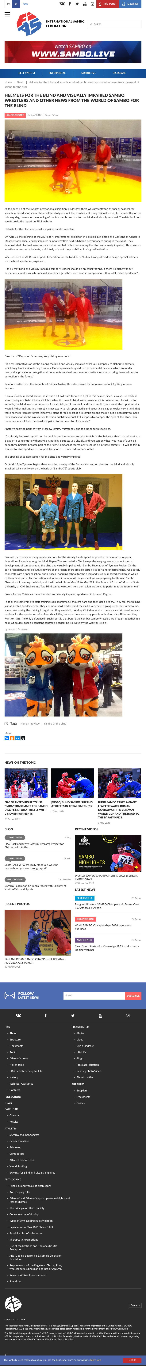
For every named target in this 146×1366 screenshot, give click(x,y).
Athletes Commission (22, 1160)
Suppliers (78, 1084)
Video (80, 1039)
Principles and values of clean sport (30, 1186)
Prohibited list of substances (26, 1233)
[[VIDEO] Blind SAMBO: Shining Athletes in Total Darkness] (72, 783)
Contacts (15, 1090)
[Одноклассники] (12, 738)
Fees (25, 3)
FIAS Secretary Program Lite (26, 1071)
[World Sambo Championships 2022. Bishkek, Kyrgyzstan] (108, 853)
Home (9, 82)
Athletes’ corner (19, 1058)
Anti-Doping (13, 1180)
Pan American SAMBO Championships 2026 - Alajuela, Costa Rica (35, 961)
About (13, 1033)
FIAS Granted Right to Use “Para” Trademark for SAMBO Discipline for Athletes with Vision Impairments (26, 808)
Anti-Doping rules (20, 1192)
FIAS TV (81, 1052)
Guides (81, 1103)
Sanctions (15, 1281)
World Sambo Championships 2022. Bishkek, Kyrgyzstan (106, 878)
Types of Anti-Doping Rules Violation (31, 1221)
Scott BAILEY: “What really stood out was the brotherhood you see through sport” (31, 867)
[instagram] (92, 4)
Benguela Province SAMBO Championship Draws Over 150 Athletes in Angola (107, 906)
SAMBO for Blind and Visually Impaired (32, 1172)
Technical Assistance (21, 1083)
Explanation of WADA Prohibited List (31, 1227)
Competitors (17, 1154)
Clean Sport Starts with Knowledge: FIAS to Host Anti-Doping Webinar (107, 948)
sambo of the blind (55, 723)
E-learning (15, 1147)
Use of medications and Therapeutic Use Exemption (33, 1248)
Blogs (80, 1058)
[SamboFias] (13, 1304)
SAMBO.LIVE (88, 73)
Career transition (19, 1141)
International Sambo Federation (65, 24)
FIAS (7, 1027)
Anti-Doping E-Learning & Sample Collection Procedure (35, 1258)
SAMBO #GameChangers (24, 1135)
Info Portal (57, 73)
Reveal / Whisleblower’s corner (28, 1275)
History (14, 1077)
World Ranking (18, 1166)
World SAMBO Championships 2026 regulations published (103, 927)
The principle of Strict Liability (27, 1208)
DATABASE (119, 73)
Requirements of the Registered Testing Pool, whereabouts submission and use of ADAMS (36, 1267)
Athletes (11, 1129)
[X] (23, 738)
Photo (80, 1033)
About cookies (85, 1077)
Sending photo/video (89, 1071)
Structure (15, 1039)
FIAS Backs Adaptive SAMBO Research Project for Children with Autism (34, 846)
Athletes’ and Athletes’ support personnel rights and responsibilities (40, 1200)
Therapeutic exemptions (24, 1239)
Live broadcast (85, 1046)
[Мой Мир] (17, 738)
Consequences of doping (24, 1214)
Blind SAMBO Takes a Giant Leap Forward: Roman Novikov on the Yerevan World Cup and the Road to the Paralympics (118, 810)
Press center (80, 1027)
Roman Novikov (30, 723)
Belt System (27, 73)
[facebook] (70, 4)
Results (14, 1121)
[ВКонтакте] (7, 738)
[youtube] (85, 4)
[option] (26, 794)
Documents (16, 1046)
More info (95, 1360)
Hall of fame (17, 1065)
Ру (8, 3)
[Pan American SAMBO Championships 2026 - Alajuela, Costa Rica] (38, 933)
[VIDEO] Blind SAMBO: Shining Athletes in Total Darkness (72, 804)
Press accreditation (88, 1065)
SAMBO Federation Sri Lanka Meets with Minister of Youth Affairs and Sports (35, 888)
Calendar (11, 1109)
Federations (13, 1097)
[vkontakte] (62, 4)
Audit (13, 1052)
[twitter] (77, 4)
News (20, 82)
